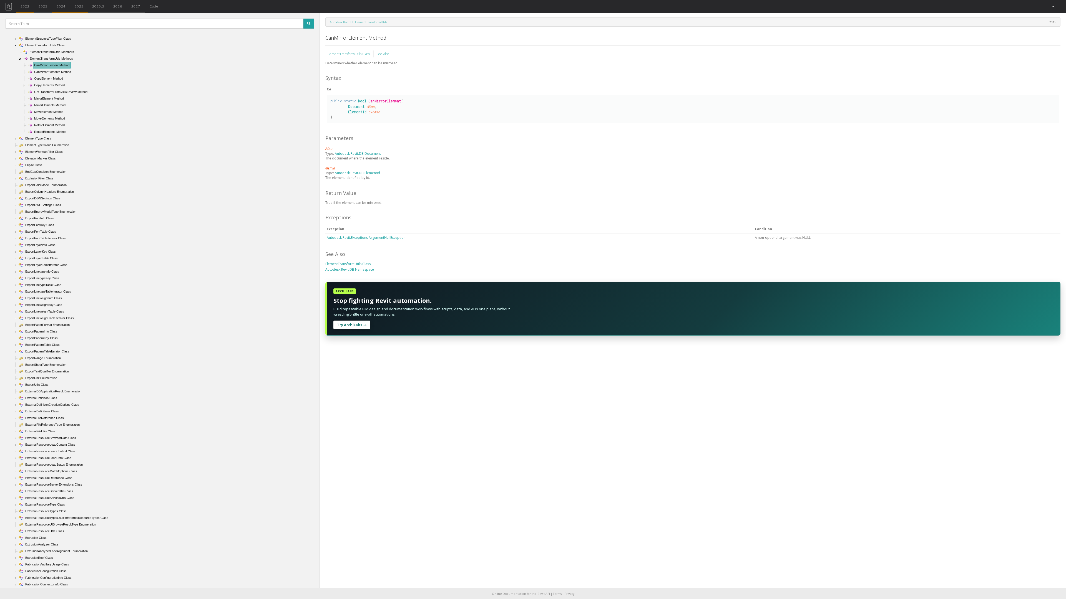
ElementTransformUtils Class (349, 54)
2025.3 (98, 6)
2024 (61, 6)
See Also (382, 54)
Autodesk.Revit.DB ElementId (357, 173)
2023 (43, 6)
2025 (79, 6)
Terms (557, 594)
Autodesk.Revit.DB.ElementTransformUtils (358, 22)
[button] (1053, 6)
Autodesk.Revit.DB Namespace (349, 269)
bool (362, 101)
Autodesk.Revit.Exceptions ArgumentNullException (366, 237)
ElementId (357, 112)
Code (154, 6)
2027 (135, 6)
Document (356, 106)
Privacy (569, 594)
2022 (25, 6)
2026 (117, 6)
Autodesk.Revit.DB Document (358, 153)
